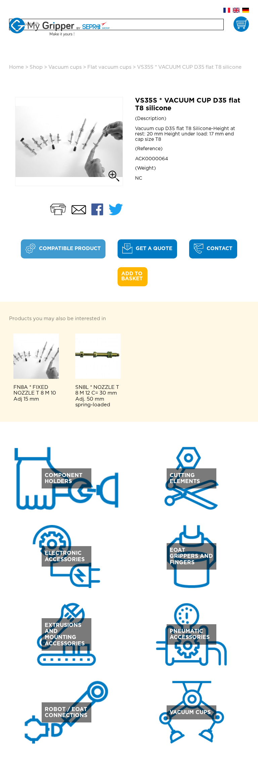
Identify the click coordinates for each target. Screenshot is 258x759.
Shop (36, 67)
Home (16, 67)
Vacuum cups (65, 67)
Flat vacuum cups (109, 67)
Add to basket (132, 276)
